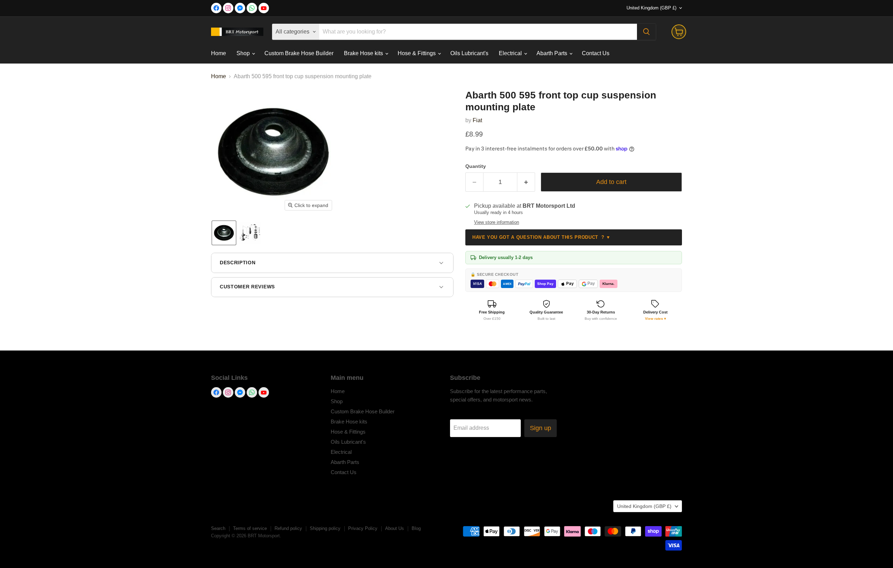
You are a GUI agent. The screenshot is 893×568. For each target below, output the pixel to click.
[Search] (646, 32)
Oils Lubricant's (469, 53)
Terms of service (250, 528)
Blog (416, 528)
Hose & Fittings (417, 53)
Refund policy (288, 528)
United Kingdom (651, 7)
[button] (224, 233)
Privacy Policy (362, 528)
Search (218, 528)
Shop (244, 53)
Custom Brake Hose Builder (298, 53)
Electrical (511, 53)
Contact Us (595, 53)
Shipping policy (325, 528)
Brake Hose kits (364, 53)
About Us (394, 528)
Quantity (475, 166)
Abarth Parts (552, 53)
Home (218, 53)
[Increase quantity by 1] (526, 182)
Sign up (540, 428)
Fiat (477, 120)
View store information (496, 222)
